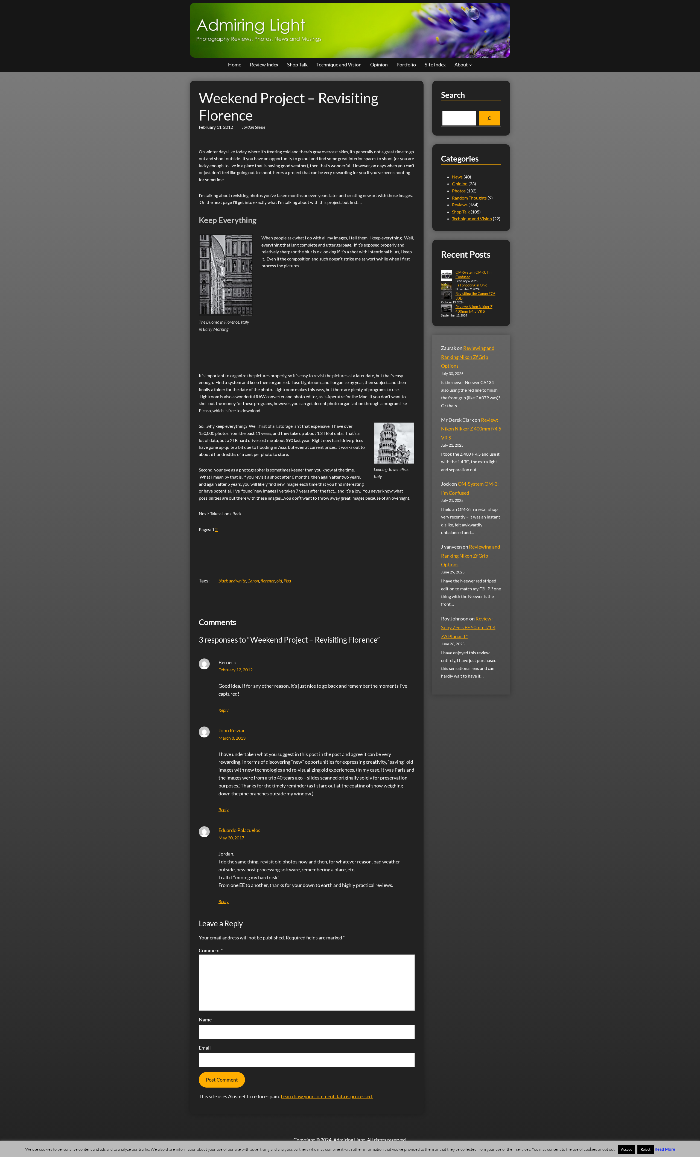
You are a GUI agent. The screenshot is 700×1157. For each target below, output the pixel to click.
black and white (232, 580)
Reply (223, 710)
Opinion (460, 183)
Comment (211, 950)
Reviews (460, 204)
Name (205, 1020)
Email (205, 1048)
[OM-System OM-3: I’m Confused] (446, 276)
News (457, 176)
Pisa (287, 580)
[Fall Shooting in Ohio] (446, 287)
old (279, 580)
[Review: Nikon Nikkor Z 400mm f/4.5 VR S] (446, 308)
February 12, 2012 (235, 669)
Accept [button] (626, 1149)
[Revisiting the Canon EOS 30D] (446, 295)
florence (268, 580)
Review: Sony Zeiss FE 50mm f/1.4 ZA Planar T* (468, 627)
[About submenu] (470, 64)
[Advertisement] (298, 349)
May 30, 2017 (231, 837)
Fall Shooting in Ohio (471, 285)
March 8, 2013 (232, 737)
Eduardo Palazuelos (239, 830)
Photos (459, 190)
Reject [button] (646, 1149)
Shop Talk (461, 211)
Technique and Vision (472, 218)
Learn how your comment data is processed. (327, 1096)
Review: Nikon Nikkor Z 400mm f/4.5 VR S (474, 309)
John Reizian (232, 730)
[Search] (489, 118)
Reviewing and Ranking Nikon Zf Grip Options (467, 357)
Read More (665, 1149)
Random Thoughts (469, 197)
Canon (253, 580)
